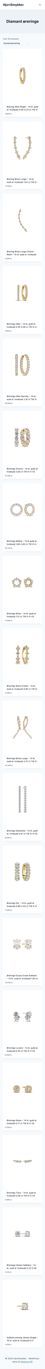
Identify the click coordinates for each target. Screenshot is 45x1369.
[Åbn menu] (40, 5)
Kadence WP (26, 1362)
